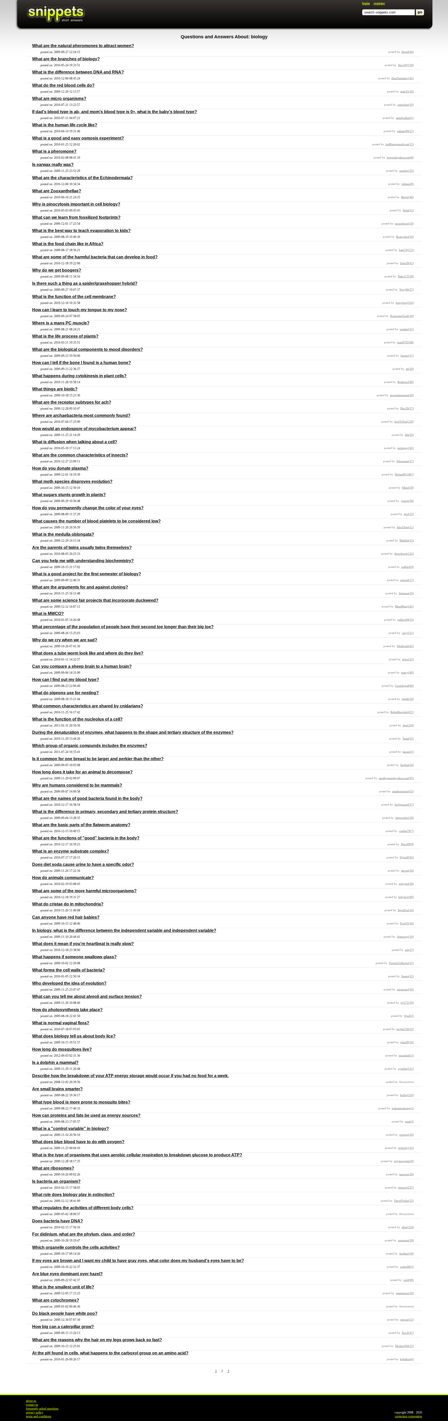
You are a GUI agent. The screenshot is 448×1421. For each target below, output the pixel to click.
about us (31, 1401)
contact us (32, 1405)
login (366, 3)
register (379, 3)
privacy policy (34, 1412)
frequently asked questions (42, 1408)
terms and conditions (38, 1416)
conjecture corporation (408, 1416)
